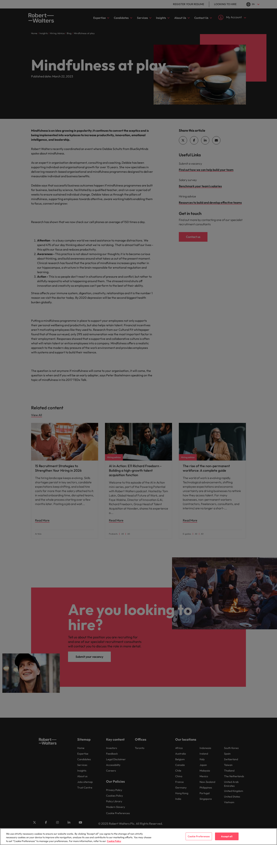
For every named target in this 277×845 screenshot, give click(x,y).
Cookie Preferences (199, 836)
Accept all (226, 836)
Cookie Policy (114, 841)
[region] (138, 836)
